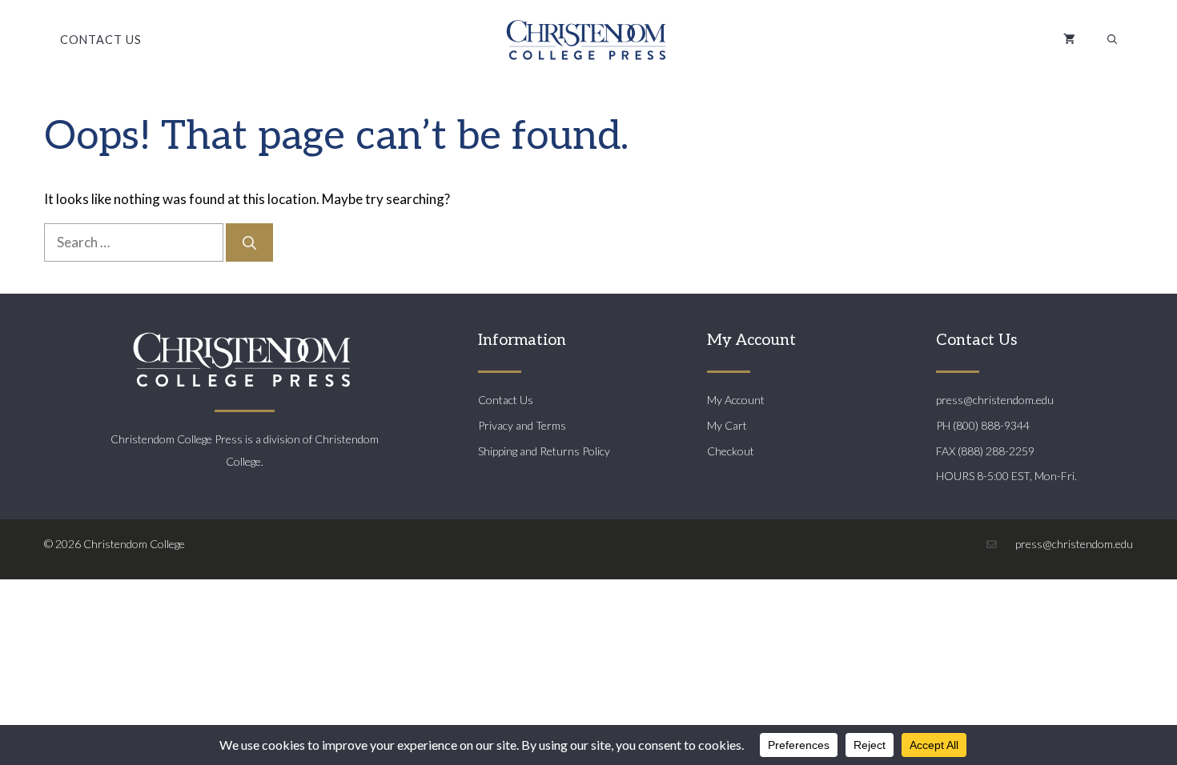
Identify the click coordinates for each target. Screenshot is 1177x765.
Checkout (730, 451)
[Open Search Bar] (1112, 40)
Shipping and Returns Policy (544, 451)
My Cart (727, 425)
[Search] (249, 242)
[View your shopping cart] (1069, 40)
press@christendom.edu (995, 400)
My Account (736, 400)
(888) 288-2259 (996, 451)
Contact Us (101, 39)
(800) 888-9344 (991, 425)
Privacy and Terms (522, 425)
